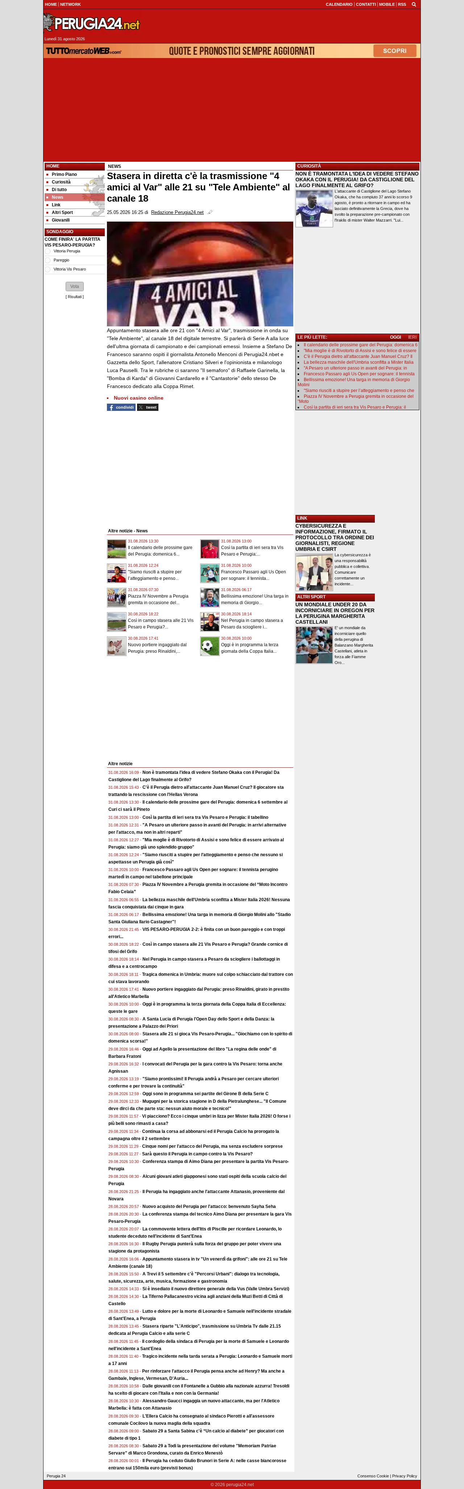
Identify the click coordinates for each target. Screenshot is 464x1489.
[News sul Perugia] (92, 23)
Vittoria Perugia (67, 251)
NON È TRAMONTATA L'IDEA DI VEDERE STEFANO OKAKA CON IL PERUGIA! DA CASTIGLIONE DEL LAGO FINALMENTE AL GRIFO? (357, 179)
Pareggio (61, 260)
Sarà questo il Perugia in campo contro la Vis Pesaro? (197, 1153)
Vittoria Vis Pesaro (70, 269)
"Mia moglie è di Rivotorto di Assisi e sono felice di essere (360, 350)
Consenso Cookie (373, 1476)
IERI (412, 337)
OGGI (395, 337)
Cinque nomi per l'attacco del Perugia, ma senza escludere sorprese (212, 1146)
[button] (75, 286)
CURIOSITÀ (309, 166)
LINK (302, 518)
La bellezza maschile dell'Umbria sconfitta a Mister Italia (359, 362)
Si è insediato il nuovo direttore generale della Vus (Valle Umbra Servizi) (215, 1288)
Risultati (75, 296)
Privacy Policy (404, 1476)
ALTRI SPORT (311, 596)
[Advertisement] (232, 110)
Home (52, 166)
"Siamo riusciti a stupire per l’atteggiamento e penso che (359, 390)
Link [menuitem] (56, 204)
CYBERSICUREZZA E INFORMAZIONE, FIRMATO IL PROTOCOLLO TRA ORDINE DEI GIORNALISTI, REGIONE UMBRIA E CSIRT (334, 537)
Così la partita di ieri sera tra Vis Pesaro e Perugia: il (355, 407)
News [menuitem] (57, 197)
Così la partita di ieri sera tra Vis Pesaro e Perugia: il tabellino (205, 817)
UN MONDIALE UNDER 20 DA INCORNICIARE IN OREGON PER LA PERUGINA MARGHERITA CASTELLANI (334, 613)
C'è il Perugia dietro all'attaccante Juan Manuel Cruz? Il (358, 356)
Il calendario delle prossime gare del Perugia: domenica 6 (361, 344)
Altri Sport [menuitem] (62, 212)
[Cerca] (414, 4)
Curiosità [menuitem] (61, 182)
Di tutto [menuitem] (59, 189)
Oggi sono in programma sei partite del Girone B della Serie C (205, 1093)
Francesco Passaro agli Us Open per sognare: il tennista (359, 373)
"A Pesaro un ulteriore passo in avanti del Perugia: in (355, 368)
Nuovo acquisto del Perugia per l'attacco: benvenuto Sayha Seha (209, 1206)
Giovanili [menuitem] (61, 220)
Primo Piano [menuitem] (64, 174)
